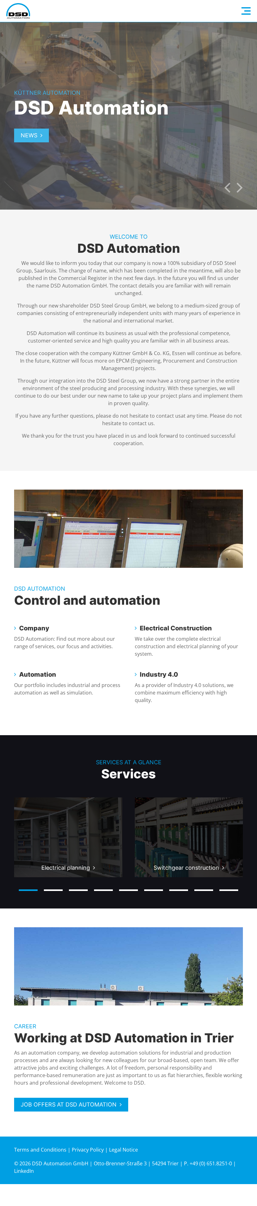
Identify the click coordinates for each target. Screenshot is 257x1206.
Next (240, 188)
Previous (227, 188)
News (29, 135)
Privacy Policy (88, 1149)
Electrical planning (65, 867)
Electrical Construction (176, 628)
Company (34, 628)
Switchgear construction (186, 867)
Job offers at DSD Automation (69, 1104)
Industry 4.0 (159, 674)
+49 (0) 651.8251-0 (211, 1163)
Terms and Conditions (40, 1149)
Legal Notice (123, 1149)
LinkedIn (24, 1171)
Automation (37, 674)
